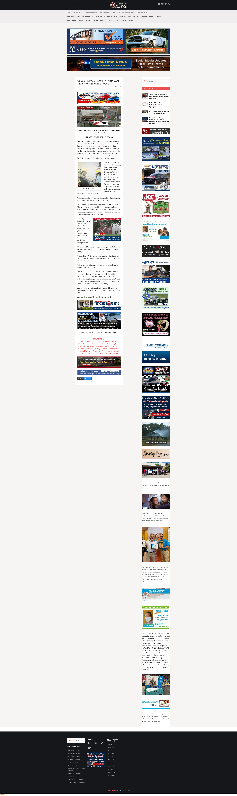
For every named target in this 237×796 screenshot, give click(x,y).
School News (120, 20)
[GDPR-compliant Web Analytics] (3, 795)
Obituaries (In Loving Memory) (79, 20)
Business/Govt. (120, 16)
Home (69, 13)
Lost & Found (133, 16)
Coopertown (112, 751)
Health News (97, 16)
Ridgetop (111, 769)
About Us (77, 13)
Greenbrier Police (74, 753)
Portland (111, 766)
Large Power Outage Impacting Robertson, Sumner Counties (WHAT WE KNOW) (159, 121)
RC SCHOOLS (72, 765)
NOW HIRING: (99, 339)
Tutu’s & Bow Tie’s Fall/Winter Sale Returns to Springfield (159, 105)
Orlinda (110, 763)
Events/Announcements (104, 20)
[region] (156, 131)
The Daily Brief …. (148, 16)
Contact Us (115, 13)
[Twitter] (166, 4)
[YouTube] (89, 747)
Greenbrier (111, 757)
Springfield (112, 772)
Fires (159, 16)
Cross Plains (112, 754)
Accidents (108, 16)
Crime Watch (142, 13)
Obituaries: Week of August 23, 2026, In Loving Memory (159, 112)
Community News (128, 13)
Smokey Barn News (112, 790)
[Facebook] (159, 4)
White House (112, 775)
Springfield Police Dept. (76, 779)
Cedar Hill (111, 748)
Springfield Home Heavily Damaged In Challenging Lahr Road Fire (159, 96)
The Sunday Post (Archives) (78, 16)
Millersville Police (74, 756)
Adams (110, 744)
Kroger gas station (94, 146)
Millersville (111, 760)
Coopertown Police (74, 750)
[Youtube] (162, 4)
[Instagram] (169, 4)
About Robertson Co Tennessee (96, 13)
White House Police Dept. (76, 782)
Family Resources (135, 20)
